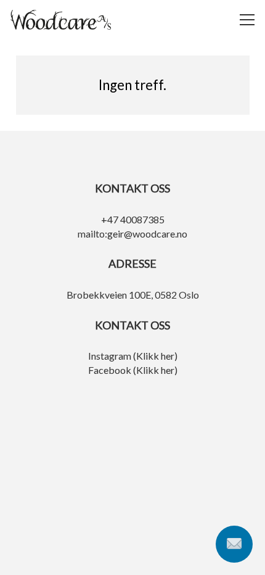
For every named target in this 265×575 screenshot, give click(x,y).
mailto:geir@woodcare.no (132, 233)
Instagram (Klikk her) (132, 356)
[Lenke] (60, 20)
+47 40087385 (133, 219)
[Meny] (247, 19)
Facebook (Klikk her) (132, 370)
